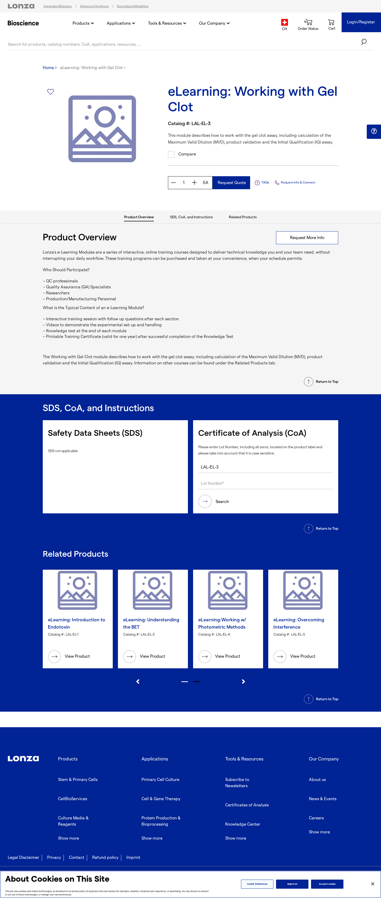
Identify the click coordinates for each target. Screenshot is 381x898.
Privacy (54, 857)
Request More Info (307, 237)
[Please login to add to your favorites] (50, 92)
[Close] (372, 884)
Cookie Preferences (257, 884)
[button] (374, 131)
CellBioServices (72, 799)
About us (317, 779)
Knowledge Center (242, 824)
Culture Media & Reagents (73, 821)
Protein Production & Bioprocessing (161, 821)
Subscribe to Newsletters (237, 782)
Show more (68, 838)
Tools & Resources (165, 23)
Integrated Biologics (58, 6)
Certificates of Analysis (247, 805)
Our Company (212, 23)
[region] (190, 884)
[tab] (139, 216)
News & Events (322, 799)
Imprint (133, 857)
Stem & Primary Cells (77, 779)
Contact (76, 857)
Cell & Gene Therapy (161, 799)
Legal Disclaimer (23, 857)
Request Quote (231, 182)
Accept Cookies (327, 884)
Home (48, 67)
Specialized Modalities (133, 6)
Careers (316, 818)
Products (81, 23)
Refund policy (105, 857)
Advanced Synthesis (94, 6)
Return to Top (327, 381)
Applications (119, 23)
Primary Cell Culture (160, 779)
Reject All (292, 884)
